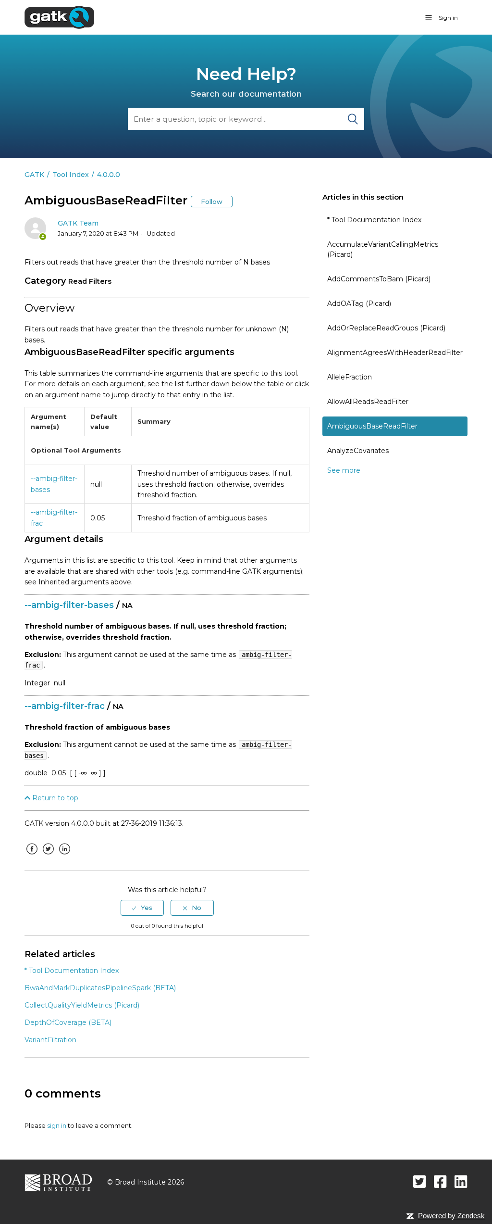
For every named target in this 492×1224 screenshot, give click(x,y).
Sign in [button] (448, 17)
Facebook (32, 856)
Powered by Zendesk (451, 1215)
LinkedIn (64, 856)
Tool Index (70, 174)
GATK (34, 174)
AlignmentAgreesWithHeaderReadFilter (395, 352)
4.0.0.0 (108, 174)
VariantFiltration (50, 1039)
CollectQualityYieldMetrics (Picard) (82, 1005)
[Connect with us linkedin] (461, 1181)
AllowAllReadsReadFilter (367, 401)
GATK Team (78, 223)
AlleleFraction (349, 377)
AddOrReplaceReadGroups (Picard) (386, 328)
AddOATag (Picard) (359, 303)
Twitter (48, 856)
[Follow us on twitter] (419, 1181)
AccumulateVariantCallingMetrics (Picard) (382, 249)
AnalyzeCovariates (358, 450)
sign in (56, 1125)
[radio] (142, 907)
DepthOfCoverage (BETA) (68, 1022)
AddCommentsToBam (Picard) (378, 279)
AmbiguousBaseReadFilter (372, 426)
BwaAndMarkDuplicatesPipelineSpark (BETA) (100, 988)
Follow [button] (211, 201)
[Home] (59, 17)
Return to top (54, 798)
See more (343, 470)
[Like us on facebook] (440, 1181)
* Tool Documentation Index (374, 219)
